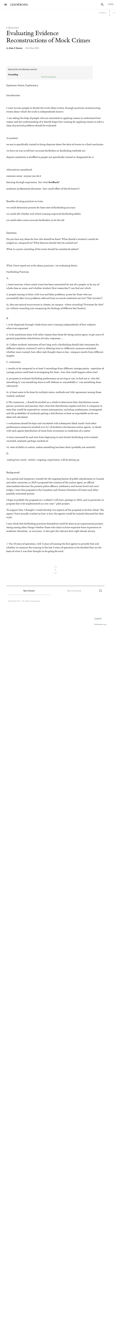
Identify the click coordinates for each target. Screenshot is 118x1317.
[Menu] (5, 4)
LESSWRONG (19, 4)
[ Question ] (12, 27)
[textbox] (52, 604)
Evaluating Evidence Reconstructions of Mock (48, 36)
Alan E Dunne (15, 48)
